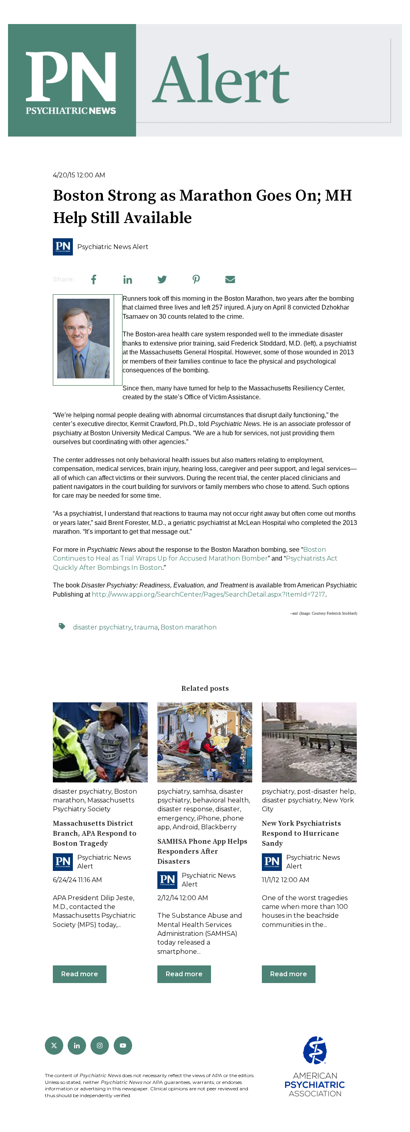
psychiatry (173, 791)
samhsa (204, 791)
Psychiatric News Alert (113, 247)
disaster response (185, 809)
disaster (227, 809)
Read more (79, 974)
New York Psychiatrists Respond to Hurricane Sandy (301, 833)
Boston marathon (189, 627)
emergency (175, 818)
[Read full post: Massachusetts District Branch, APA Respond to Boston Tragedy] (100, 742)
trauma (146, 627)
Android (185, 827)
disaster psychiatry (102, 627)
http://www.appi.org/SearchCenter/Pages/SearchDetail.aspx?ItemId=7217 (208, 594)
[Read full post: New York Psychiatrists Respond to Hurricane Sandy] (309, 742)
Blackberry (219, 827)
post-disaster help (325, 791)
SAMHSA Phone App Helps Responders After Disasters (202, 851)
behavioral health (221, 800)
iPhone (208, 818)
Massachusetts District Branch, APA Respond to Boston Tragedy (95, 833)
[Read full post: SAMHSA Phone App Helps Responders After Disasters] (204, 742)
